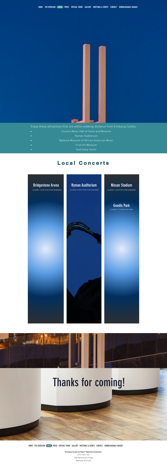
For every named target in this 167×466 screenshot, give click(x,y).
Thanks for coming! (88, 382)
